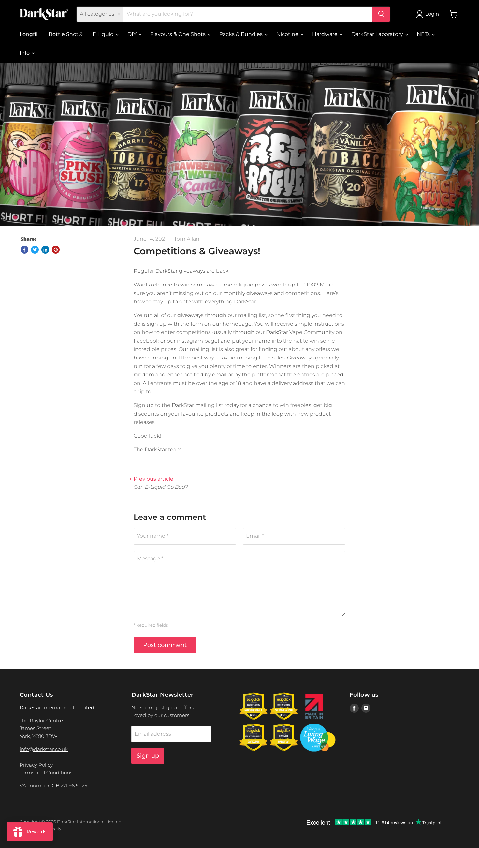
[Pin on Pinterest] (56, 250)
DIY (132, 34)
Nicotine (288, 34)
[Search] (381, 14)
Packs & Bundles (241, 34)
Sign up (148, 755)
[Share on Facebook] (24, 250)
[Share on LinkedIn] (45, 250)
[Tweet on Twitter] (35, 250)
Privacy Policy (36, 765)
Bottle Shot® (66, 34)
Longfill (29, 34)
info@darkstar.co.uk (44, 749)
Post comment (165, 645)
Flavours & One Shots (178, 34)
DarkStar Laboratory (377, 34)
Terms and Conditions (46, 772)
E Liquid (104, 34)
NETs (424, 34)
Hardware (325, 34)
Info (25, 53)
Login (432, 14)
